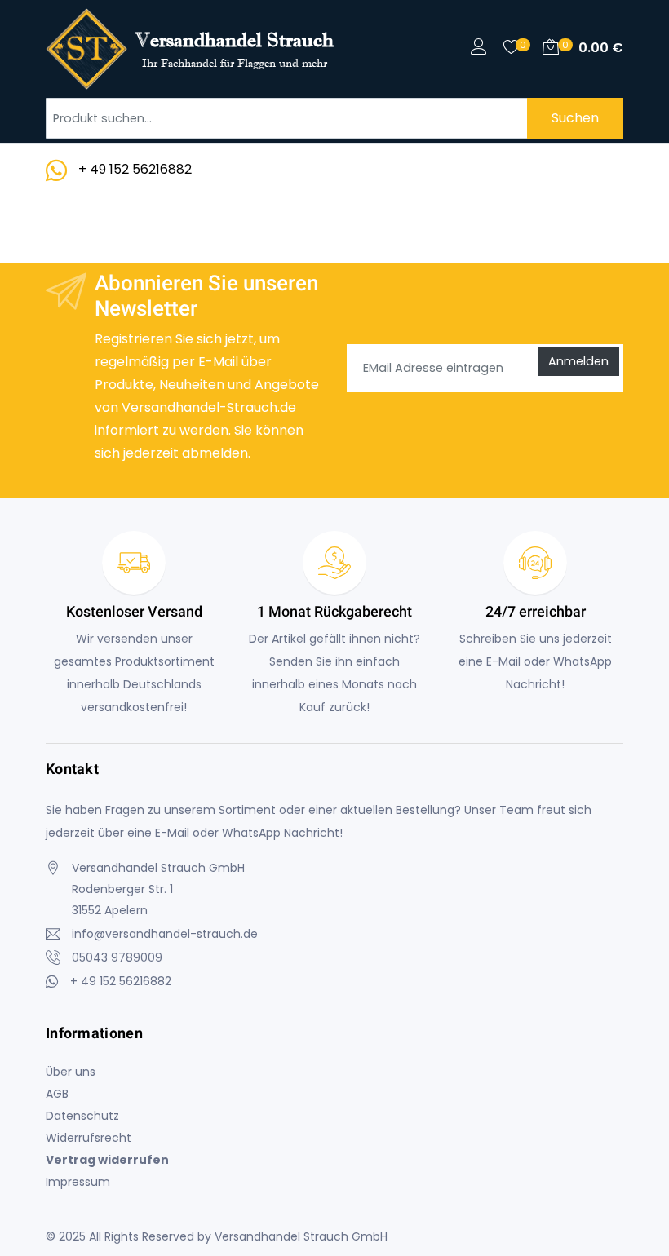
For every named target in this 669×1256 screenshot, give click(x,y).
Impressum (78, 1182)
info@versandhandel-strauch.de (165, 934)
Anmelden (578, 361)
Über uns (70, 1072)
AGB (57, 1094)
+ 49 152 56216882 (135, 169)
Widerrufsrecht (88, 1138)
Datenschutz (82, 1116)
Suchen (575, 117)
